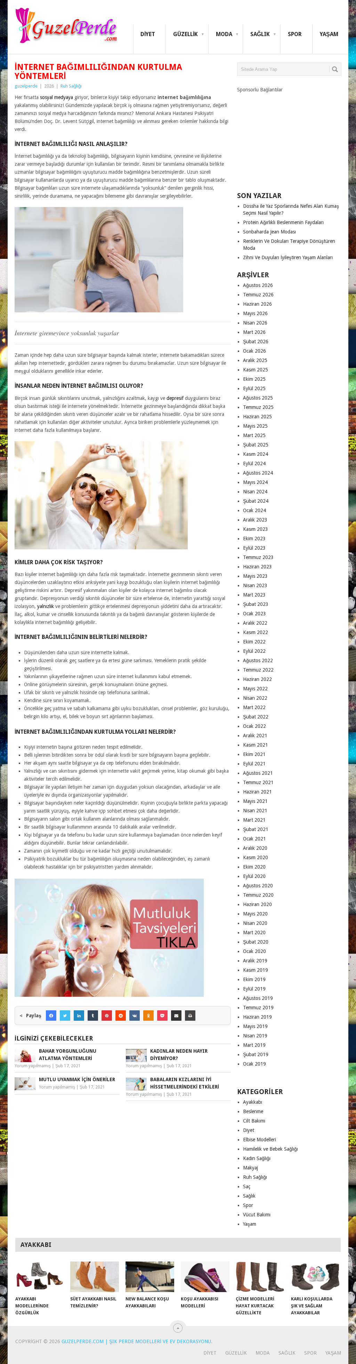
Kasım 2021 (255, 745)
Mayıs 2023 (255, 576)
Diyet (147, 34)
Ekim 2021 (254, 754)
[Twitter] (65, 1015)
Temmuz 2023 (258, 557)
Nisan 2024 (255, 491)
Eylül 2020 (254, 876)
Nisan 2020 (255, 923)
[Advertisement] (289, 136)
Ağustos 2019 (258, 998)
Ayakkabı (252, 1102)
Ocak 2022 (254, 726)
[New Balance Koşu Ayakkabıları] (150, 1277)
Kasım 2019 (255, 970)
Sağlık (260, 34)
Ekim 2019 (254, 979)
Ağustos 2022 (258, 660)
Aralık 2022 (255, 623)
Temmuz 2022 (258, 670)
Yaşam (329, 34)
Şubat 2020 (255, 942)
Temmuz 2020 (258, 895)
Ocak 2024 (254, 510)
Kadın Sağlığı (256, 1158)
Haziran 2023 (257, 566)
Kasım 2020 (255, 857)
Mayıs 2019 (255, 1026)
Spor (295, 34)
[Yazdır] (190, 1015)
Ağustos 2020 (258, 885)
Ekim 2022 (254, 641)
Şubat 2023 (255, 604)
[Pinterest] (106, 1015)
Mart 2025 (254, 435)
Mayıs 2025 (255, 426)
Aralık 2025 (255, 360)
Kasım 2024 (255, 454)
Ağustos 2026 (258, 285)
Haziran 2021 (257, 792)
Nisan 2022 (255, 698)
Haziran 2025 (257, 416)
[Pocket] (162, 1015)
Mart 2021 (254, 820)
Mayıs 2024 (255, 482)
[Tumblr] (92, 1015)
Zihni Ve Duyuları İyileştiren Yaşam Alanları (288, 257)
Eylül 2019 (254, 989)
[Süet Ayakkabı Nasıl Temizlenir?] (94, 1277)
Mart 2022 (254, 707)
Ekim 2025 (254, 379)
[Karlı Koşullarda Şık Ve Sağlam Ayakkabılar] (315, 1277)
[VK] (134, 1015)
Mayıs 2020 (255, 914)
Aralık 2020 (255, 848)
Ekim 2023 (254, 538)
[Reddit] (120, 1015)
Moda (224, 34)
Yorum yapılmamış (33, 1065)
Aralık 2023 (255, 520)
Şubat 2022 (255, 717)
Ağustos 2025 (258, 398)
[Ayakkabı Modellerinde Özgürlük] (39, 1277)
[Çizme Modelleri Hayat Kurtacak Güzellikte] (260, 1277)
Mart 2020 (254, 932)
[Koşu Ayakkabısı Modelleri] (205, 1277)
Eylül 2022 (254, 651)
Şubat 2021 (255, 829)
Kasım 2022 (255, 632)
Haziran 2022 (257, 679)
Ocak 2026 (254, 351)
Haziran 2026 (257, 304)
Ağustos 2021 (258, 773)
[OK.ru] (148, 1015)
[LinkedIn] (78, 1015)
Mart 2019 (254, 1045)
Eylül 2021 (254, 763)
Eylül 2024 (254, 463)
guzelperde (26, 86)
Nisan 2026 (255, 323)
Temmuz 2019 (258, 1007)
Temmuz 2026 (258, 294)
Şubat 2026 (255, 341)
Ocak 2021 (254, 838)
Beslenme (253, 1111)
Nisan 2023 (255, 585)
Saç (246, 1186)
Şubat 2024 (255, 501)
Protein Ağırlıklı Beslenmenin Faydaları (283, 222)
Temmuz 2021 (258, 782)
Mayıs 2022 (255, 688)
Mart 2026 (254, 332)
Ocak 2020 (254, 951)
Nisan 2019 (255, 1035)
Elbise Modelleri (259, 1139)
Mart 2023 (254, 595)
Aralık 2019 (255, 960)
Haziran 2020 (257, 904)
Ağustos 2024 (258, 473)
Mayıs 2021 (255, 801)
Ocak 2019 (254, 1064)
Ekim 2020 (254, 867)
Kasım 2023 (255, 529)
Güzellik (185, 34)
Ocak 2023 (254, 613)
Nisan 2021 (255, 810)
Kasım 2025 (255, 369)
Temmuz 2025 (258, 407)
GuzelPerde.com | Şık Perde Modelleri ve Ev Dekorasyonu (136, 1341)
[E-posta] (176, 1015)
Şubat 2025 (255, 444)
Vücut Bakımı (256, 1214)
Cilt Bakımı (254, 1121)
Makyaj (250, 1167)
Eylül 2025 (254, 388)
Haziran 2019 (257, 1017)
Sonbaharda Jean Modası (269, 232)
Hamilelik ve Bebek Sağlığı (270, 1149)
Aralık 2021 (255, 735)
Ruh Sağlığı (71, 86)
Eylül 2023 (254, 548)
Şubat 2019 (255, 1054)
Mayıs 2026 (255, 313)
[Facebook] (51, 1015)
